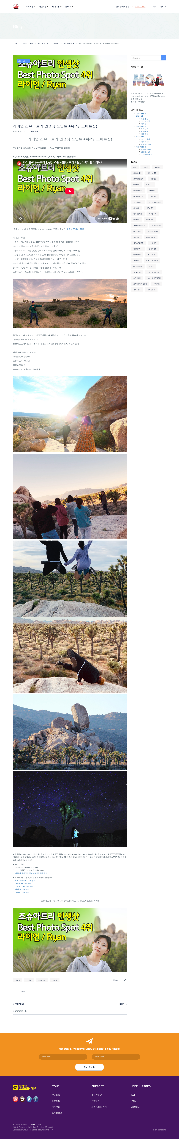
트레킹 (55, 980)
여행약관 (95, 1100)
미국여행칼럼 (141, 126)
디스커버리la (137, 190)
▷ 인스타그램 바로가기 (23, 886)
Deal (133, 1094)
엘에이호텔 (151, 254)
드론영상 (144, 118)
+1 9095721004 (35, 1124)
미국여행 (136, 219)
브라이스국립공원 (139, 225)
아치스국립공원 (138, 243)
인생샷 (29, 980)
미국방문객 (149, 208)
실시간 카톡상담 (122, 6)
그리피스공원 (152, 173)
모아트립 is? (96, 1094)
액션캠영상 (145, 121)
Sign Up (163, 6)
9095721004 (140, 6)
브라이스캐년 (156, 225)
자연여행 (42, 6)
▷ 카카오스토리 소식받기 (24, 880)
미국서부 (144, 129)
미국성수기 (152, 214)
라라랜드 (152, 190)
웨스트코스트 (43, 43)
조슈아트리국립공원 (154, 278)
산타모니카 (137, 231)
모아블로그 (57, 1112)
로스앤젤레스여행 (155, 202)
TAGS (134, 162)
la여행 (145, 167)
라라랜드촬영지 (138, 196)
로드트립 (153, 196)
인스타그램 (137, 272)
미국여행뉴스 (141, 113)
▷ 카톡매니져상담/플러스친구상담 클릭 (30, 873)
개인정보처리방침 (99, 1106)
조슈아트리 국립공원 (140, 284)
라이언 (17, 980)
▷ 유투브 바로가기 (21, 889)
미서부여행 (149, 219)
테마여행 (55, 6)
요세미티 (136, 260)
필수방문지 (151, 289)
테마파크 (157, 284)
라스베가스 (145, 141)
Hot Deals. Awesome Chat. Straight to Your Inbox (89, 1048)
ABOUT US (137, 67)
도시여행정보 (141, 136)
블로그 (68, 6)
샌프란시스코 (146, 144)
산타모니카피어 (153, 231)
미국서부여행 (137, 214)
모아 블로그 (137, 109)
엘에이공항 (152, 249)
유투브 (56, 43)
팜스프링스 (137, 289)
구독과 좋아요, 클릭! (75, 229)
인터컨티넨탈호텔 (153, 272)
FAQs (133, 1100)
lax (134, 167)
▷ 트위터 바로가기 (21, 892)
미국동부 (144, 131)
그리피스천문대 (138, 179)
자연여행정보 (69, 43)
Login (154, 6)
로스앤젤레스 (146, 139)
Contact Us (135, 1106)
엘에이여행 (137, 254)
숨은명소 (136, 237)
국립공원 (144, 134)
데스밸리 (136, 184)
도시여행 (29, 6)
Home (15, 43)
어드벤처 (153, 243)
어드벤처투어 (137, 249)
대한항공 (153, 179)
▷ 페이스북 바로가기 (22, 883)
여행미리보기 (28, 43)
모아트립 (136, 208)
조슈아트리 (41, 980)
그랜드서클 (145, 152)
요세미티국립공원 (152, 260)
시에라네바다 (146, 154)
